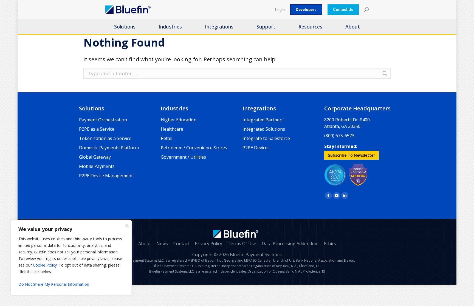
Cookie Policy (45, 265)
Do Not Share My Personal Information (53, 284)
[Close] (126, 225)
